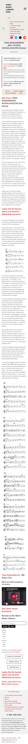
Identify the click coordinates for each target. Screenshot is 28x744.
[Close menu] (8, 18)
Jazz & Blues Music (11, 738)
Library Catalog (13, 652)
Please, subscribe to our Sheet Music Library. (11, 683)
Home (3, 738)
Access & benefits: (8, 81)
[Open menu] (3, 28)
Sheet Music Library (14, 691)
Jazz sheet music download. (10, 610)
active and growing (9, 66)
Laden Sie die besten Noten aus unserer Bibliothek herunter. (11, 212)
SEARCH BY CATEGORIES (14, 656)
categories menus (16, 650)
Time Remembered (11, 575)
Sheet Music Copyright (11, 701)
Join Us (7, 91)
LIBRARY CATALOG (14, 662)
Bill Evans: (7, 98)
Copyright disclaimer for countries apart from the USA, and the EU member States (14, 709)
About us (7, 697)
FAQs (20, 93)
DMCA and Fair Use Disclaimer (13, 703)
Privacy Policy (8, 705)
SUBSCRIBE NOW (14, 667)
